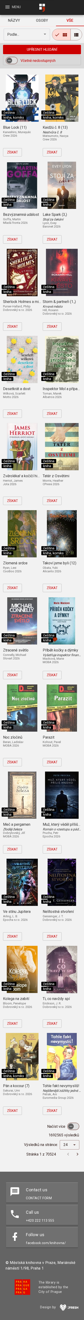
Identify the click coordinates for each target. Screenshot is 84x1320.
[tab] (14, 20)
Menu (13, 7)
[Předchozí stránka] (68, 1154)
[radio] (61, 34)
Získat (12, 152)
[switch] (12, 60)
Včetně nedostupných (38, 60)
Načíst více (56, 1126)
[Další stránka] (77, 1154)
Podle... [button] (13, 34)
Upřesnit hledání (42, 49)
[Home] (42, 8)
